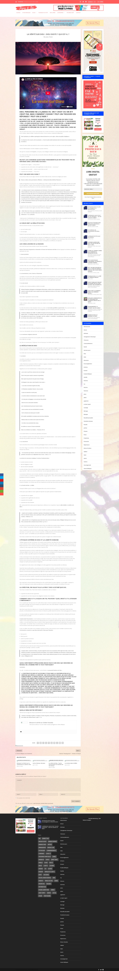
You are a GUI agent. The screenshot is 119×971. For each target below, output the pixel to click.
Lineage (41, 868)
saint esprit (42, 892)
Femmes (86, 380)
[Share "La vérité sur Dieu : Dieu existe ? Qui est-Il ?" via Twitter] (40, 743)
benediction (51, 847)
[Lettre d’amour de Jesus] (40, 760)
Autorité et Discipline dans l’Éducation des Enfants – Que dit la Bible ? (94, 224)
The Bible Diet (70, 12)
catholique (42, 850)
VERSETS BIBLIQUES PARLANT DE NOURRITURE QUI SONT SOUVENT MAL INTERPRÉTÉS (95, 283)
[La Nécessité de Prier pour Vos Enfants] (85, 237)
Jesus (47, 37)
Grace (40, 865)
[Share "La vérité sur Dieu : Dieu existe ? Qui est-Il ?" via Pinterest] (48, 743)
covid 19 (48, 853)
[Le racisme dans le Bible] (72, 760)
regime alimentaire (44, 889)
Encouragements (91, 210)
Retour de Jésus (97, 219)
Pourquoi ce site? (43, 12)
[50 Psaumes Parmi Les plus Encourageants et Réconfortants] (85, 207)
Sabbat (85, 451)
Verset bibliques (91, 256)
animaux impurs (52, 841)
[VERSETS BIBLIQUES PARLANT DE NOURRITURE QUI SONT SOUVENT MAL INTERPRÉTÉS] (85, 283)
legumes (52, 865)
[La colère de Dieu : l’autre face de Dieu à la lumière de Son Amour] (56, 760)
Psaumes (48, 883)
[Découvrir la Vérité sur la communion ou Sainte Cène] (24, 760)
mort (40, 874)
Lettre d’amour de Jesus (39, 763)
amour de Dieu (42, 841)
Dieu (45, 37)
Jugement (98, 317)
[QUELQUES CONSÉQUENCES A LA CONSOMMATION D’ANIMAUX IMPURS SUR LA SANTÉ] (85, 299)
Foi (84, 384)
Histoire (86, 387)
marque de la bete (50, 871)
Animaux (95, 272)
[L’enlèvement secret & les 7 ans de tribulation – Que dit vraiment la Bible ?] (85, 216)
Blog (33, 12)
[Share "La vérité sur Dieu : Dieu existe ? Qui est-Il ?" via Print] (62, 743)
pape (54, 877)
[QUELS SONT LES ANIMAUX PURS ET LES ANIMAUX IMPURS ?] (85, 291)
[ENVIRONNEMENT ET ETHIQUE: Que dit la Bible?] (85, 307)
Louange (86, 407)
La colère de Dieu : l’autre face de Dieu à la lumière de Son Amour (56, 764)
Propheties (86, 438)
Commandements (88, 343)
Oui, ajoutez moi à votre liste (23, 798)
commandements (51, 850)
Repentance (86, 444)
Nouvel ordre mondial (45, 877)
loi (45, 868)
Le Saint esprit (87, 404)
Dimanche (41, 859)
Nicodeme (46, 874)
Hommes (86, 390)
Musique (86, 414)
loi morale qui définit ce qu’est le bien (56, 307)
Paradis (98, 255)
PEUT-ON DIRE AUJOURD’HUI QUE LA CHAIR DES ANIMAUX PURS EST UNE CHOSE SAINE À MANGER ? (95, 269)
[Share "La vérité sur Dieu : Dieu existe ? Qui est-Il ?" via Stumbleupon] (57, 743)
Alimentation (90, 246)
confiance (41, 853)
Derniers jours (90, 219)
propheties (41, 883)
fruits (51, 862)
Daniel (85, 346)
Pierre (56, 880)
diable (54, 856)
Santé (97, 246)
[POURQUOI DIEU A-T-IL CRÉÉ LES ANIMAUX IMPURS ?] (85, 277)
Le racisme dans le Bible (71, 763)
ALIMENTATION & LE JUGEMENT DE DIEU (93, 315)
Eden (89, 255)
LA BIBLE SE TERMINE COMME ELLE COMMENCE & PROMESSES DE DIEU (95, 252)
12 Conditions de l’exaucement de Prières (93, 230)
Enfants (93, 226)
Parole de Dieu (49, 880)
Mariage (86, 411)
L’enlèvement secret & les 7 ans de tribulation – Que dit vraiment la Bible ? (94, 216)
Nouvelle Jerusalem (88, 417)
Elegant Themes (24, 969)
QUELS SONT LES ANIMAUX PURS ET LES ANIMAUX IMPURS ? (94, 292)
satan (54, 892)
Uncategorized (87, 465)
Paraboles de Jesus (88, 421)
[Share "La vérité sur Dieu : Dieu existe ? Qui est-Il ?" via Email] (59, 743)
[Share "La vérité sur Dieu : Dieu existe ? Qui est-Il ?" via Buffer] (54, 743)
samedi (49, 892)
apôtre (50, 844)
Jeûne (85, 397)
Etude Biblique (26, 12)
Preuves (51, 37)
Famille (96, 226)
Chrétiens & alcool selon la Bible (31, 1)
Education (90, 226)
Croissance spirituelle (45, 856)
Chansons (86, 340)
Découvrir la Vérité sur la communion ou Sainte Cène (24, 764)
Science (97, 264)
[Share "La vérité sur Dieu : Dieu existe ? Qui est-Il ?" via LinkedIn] (51, 743)
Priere (89, 232)
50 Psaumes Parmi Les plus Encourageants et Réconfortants (94, 208)
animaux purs (42, 844)
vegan (40, 896)
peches (89, 318)
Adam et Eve (45, 838)
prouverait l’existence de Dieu (54, 670)
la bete (46, 865)
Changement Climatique (90, 336)
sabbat (53, 889)
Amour (89, 278)
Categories (60, 12)
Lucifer (50, 868)
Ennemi (85, 370)
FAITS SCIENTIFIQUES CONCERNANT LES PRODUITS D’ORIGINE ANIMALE (95, 261)
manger (41, 871)
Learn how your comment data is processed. (43, 803)
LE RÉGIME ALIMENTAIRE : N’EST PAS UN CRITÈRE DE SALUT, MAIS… (94, 243)
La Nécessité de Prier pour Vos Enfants (94, 236)
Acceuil (18, 12)
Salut (94, 246)
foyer (45, 862)
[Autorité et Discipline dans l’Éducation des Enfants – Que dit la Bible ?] (85, 223)
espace (47, 859)
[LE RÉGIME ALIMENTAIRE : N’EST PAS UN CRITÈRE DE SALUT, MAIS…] (85, 243)
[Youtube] (21, 731)
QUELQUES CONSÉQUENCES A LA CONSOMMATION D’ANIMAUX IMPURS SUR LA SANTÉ (95, 299)
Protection (97, 210)
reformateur (42, 886)
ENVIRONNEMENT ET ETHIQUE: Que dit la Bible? (94, 307)
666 (39, 838)
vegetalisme (47, 896)
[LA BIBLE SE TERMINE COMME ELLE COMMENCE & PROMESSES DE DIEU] (85, 251)
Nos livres (52, 12)
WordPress (36, 969)
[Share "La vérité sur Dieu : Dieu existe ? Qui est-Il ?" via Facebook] (37, 743)
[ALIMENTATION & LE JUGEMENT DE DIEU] (85, 316)
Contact (78, 12)
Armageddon (42, 847)
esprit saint (54, 859)
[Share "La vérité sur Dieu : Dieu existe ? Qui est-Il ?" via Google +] (43, 743)
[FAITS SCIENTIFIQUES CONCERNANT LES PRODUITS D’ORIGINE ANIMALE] (85, 261)
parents (41, 880)
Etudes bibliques (93, 255)
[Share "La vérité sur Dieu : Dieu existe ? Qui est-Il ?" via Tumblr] (46, 743)
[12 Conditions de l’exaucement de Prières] (85, 231)
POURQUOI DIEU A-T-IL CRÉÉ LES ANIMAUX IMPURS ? (94, 276)
